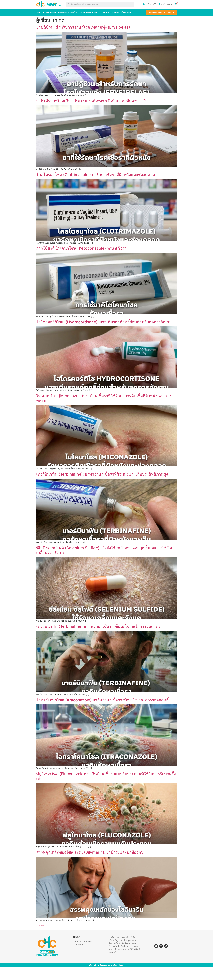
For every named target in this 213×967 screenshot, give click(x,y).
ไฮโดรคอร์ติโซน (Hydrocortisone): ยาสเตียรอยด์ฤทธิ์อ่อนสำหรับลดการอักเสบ (104, 322)
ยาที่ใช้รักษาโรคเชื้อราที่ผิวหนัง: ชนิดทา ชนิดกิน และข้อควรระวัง (91, 100)
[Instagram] (161, 946)
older (40, 926)
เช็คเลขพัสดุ (126, 12)
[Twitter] (166, 946)
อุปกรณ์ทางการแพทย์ (66, 12)
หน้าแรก (40, 12)
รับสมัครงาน (78, 944)
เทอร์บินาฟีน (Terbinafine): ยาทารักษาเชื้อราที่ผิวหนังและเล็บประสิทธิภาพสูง (102, 474)
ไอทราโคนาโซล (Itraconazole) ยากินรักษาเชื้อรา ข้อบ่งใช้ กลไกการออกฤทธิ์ (102, 700)
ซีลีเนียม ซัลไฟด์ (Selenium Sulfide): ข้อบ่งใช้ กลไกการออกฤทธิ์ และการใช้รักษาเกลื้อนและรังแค (106, 550)
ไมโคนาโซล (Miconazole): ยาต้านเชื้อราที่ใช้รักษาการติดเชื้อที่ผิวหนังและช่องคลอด (103, 398)
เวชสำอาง (105, 12)
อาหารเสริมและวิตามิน (88, 12)
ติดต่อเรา (115, 12)
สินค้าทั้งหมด (51, 12)
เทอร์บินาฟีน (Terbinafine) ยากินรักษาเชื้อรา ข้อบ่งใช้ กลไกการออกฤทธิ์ (98, 626)
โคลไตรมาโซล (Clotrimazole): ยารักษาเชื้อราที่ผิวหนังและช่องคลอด (95, 174)
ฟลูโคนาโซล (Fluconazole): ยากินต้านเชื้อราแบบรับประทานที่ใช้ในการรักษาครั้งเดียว (106, 776)
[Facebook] (156, 946)
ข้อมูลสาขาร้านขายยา (82, 941)
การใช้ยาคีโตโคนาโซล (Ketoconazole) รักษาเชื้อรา (81, 248)
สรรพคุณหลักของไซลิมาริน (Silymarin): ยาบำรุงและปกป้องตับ (89, 852)
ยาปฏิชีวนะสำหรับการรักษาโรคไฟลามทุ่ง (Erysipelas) (83, 27)
